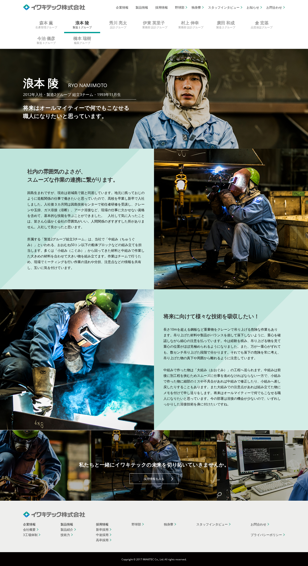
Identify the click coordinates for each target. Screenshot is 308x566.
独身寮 (196, 7)
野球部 (179, 7)
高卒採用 (102, 540)
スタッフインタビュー (223, 7)
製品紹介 (67, 529)
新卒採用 (102, 529)
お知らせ (253, 7)
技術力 (65, 535)
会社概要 (29, 529)
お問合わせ (274, 7)
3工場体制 (30, 535)
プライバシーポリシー (266, 535)
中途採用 (102, 535)
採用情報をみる (154, 479)
